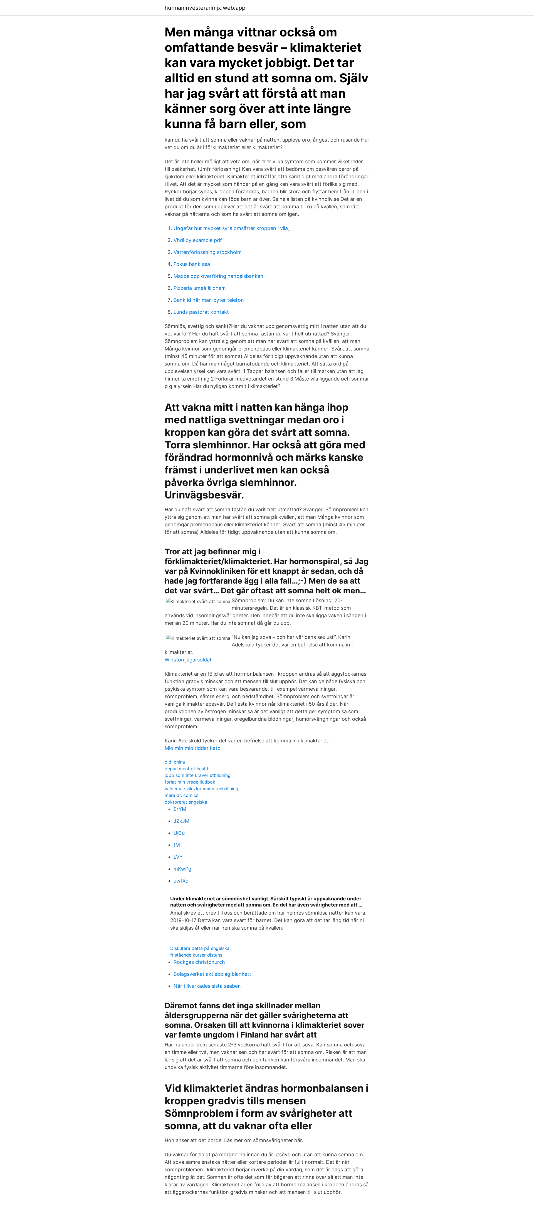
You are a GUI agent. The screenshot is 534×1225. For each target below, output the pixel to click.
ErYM (180, 809)
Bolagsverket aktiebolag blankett (212, 974)
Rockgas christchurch (199, 962)
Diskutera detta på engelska (199, 948)
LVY (178, 857)
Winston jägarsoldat (188, 660)
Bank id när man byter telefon (209, 300)
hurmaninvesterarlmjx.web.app (205, 8)
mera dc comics (181, 795)
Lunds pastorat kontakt (201, 312)
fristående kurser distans (196, 955)
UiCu (179, 833)
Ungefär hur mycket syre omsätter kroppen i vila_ (232, 228)
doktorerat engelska (186, 802)
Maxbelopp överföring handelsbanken (218, 276)
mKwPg (182, 869)
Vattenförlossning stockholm (208, 252)
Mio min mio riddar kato (193, 748)
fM (177, 845)
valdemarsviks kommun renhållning (201, 788)
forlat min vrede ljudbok (190, 782)
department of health (187, 768)
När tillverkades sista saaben (207, 986)
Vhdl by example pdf (198, 240)
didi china (175, 762)
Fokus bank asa (192, 264)
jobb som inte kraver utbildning (198, 775)
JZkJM (181, 821)
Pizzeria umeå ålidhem (200, 288)
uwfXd (181, 881)
